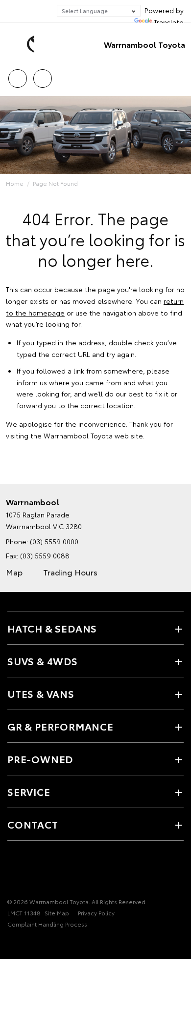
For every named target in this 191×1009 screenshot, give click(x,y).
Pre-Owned (40, 759)
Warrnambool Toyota (144, 44)
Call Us (17, 75)
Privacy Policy (96, 913)
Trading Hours (70, 571)
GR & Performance (60, 726)
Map (14, 571)
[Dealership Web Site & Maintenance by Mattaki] (26, 944)
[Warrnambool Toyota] (22, 44)
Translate (169, 22)
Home (15, 183)
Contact (32, 824)
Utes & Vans (40, 693)
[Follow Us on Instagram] (29, 871)
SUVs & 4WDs (42, 661)
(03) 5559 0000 (54, 541)
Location (42, 75)
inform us (32, 382)
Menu (178, 75)
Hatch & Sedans (52, 628)
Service (28, 791)
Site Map (57, 913)
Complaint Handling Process (47, 924)
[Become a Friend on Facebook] (13, 871)
